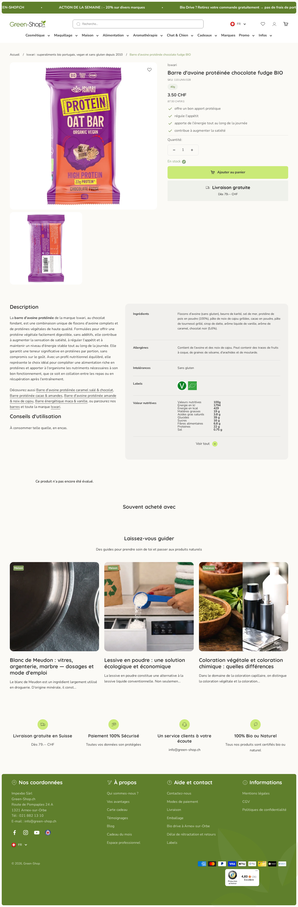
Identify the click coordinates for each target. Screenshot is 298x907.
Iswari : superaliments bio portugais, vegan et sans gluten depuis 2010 (74, 55)
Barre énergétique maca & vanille (61, 401)
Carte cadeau (117, 809)
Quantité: (175, 140)
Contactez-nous (179, 793)
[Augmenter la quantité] (192, 150)
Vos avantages (118, 801)
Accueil (14, 55)
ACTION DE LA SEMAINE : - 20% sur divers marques (94, 7)
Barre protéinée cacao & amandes (36, 395)
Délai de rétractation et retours (191, 834)
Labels (172, 842)
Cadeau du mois (119, 834)
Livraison (174, 809)
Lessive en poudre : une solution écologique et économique (144, 663)
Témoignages (117, 818)
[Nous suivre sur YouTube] (37, 832)
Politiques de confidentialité (264, 809)
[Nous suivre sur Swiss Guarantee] (48, 832)
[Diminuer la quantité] (174, 150)
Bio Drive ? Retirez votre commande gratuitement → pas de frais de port (230, 7)
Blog (110, 826)
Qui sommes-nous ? (122, 793)
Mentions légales (256, 793)
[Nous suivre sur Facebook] (14, 832)
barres (15, 406)
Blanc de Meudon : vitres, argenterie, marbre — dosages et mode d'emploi (52, 666)
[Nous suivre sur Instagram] (26, 832)
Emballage (175, 818)
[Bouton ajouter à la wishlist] (149, 70)
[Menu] (256, 871)
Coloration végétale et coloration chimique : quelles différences (241, 663)
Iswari (172, 65)
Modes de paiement (182, 801)
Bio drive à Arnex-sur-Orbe (188, 826)
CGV (246, 801)
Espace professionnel (123, 842)
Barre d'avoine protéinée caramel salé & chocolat (74, 390)
